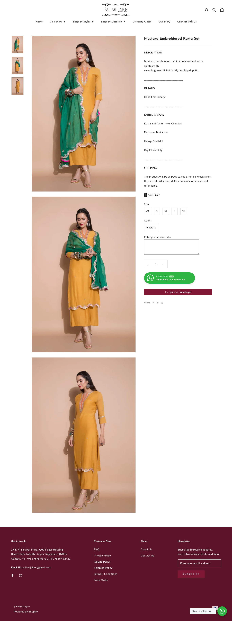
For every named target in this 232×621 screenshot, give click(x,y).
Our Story (164, 22)
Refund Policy (102, 561)
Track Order (101, 580)
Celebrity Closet (142, 22)
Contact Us (147, 555)
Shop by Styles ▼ (83, 22)
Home (39, 22)
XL (183, 211)
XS (147, 211)
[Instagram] (20, 575)
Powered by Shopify (26, 611)
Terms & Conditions (105, 573)
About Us (146, 549)
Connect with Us (187, 22)
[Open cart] (222, 10)
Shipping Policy (103, 567)
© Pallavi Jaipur (22, 607)
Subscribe (191, 574)
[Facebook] (153, 303)
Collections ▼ (58, 22)
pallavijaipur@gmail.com (36, 567)
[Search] (214, 10)
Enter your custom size (157, 237)
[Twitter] (158, 303)
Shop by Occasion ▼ (113, 22)
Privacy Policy (102, 555)
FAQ (96, 549)
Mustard (151, 227)
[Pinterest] (162, 303)
